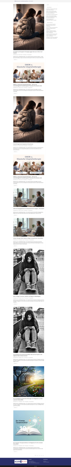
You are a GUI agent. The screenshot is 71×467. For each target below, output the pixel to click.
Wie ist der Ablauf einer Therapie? (50, 24)
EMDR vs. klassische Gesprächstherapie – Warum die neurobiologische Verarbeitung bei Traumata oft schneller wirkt (27, 85)
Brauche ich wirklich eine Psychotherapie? (51, 27)
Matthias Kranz (16, 54)
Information (25, 54)
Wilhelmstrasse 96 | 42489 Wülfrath (20, 1)
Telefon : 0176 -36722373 (29, 1)
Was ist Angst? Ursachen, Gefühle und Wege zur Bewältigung (26, 296)
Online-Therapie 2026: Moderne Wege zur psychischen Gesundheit (28, 238)
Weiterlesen (16, 59)
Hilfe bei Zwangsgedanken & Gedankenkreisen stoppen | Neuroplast (28, 208)
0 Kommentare (30, 54)
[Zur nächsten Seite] (43, 455)
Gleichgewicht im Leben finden (50, 37)
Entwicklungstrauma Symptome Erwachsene (23, 144)
